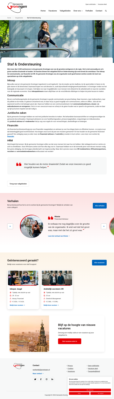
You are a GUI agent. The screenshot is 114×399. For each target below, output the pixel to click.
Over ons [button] (77, 11)
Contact (99, 11)
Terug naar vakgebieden (18, 184)
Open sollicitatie (91, 4)
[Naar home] (18, 366)
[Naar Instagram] (46, 379)
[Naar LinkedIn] (52, 379)
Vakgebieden (65, 11)
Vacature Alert (102, 4)
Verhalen (89, 11)
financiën (10, 136)
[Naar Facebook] (40, 379)
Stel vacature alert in (69, 341)
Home (43, 11)
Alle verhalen (99, 206)
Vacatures (52, 11)
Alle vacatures (99, 263)
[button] (106, 10)
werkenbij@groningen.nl (41, 370)
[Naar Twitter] (35, 379)
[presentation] (10, 226)
